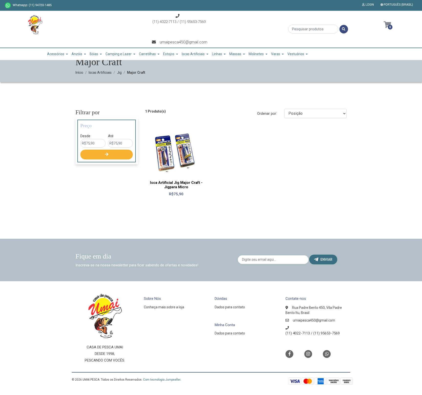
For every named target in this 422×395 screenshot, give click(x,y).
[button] (397, 4)
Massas (235, 54)
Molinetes (256, 54)
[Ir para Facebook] (289, 353)
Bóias (94, 54)
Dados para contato (230, 307)
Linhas (217, 54)
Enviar (326, 259)
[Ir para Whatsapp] (8, 5)
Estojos (168, 54)
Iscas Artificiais (193, 54)
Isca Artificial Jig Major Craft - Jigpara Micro (176, 184)
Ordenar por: (267, 113)
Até (111, 136)
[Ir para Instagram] (308, 353)
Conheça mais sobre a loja (164, 307)
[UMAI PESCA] (35, 26)
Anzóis (77, 54)
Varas (275, 54)
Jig (119, 72)
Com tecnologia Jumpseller (161, 379)
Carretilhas (147, 54)
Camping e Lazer (119, 54)
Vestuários (295, 54)
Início (79, 72)
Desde (85, 136)
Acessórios (55, 54)
